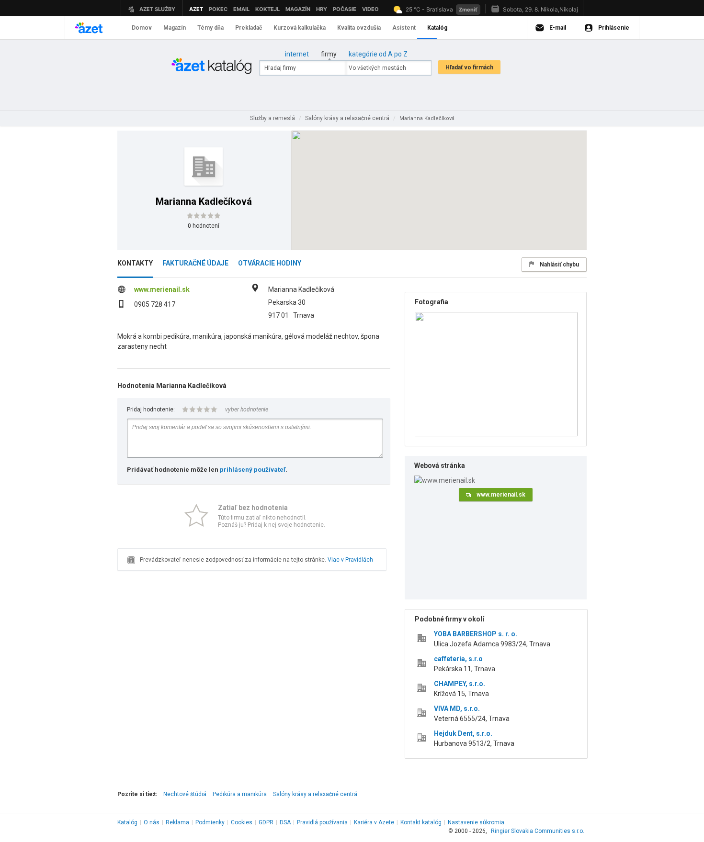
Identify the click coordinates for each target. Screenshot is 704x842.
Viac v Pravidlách (350, 559)
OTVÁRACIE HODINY (269, 263)
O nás (151, 822)
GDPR (266, 822)
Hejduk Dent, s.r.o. (463, 733)
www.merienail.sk (162, 289)
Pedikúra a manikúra (240, 794)
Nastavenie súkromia (476, 822)
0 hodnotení (203, 225)
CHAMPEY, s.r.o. (459, 683)
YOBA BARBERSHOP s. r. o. (475, 634)
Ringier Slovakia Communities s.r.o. (537, 831)
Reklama (177, 822)
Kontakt (421, 822)
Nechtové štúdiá (184, 794)
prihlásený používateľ (252, 469)
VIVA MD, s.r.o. (457, 708)
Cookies (241, 822)
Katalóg (127, 822)
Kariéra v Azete (374, 822)
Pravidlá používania (322, 822)
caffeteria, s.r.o (458, 659)
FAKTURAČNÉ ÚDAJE (195, 263)
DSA (285, 822)
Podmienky (210, 822)
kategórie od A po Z (378, 54)
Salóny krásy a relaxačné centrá (315, 794)
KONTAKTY (135, 263)
